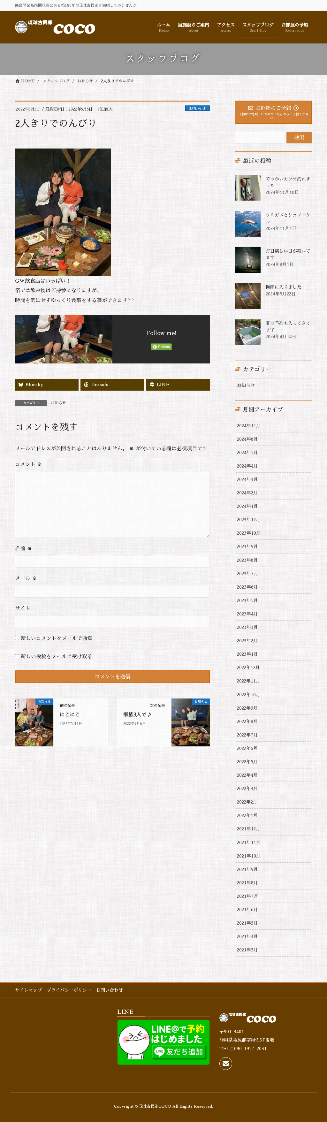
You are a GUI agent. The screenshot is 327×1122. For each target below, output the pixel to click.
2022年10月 (248, 694)
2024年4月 (247, 466)
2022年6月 (247, 748)
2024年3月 (247, 479)
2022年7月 (247, 735)
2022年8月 (247, 721)
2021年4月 (247, 936)
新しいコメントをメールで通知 (56, 638)
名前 (23, 548)
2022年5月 (247, 761)
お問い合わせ (109, 990)
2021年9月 (247, 869)
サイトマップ (28, 990)
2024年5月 (247, 452)
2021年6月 (247, 909)
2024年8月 (247, 439)
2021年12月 (248, 829)
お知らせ (197, 108)
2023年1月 (247, 654)
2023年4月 (247, 614)
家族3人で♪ (137, 714)
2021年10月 (249, 856)
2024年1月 (247, 506)
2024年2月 (247, 493)
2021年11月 (249, 842)
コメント (28, 464)
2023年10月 (249, 533)
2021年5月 (247, 923)
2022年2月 (247, 802)
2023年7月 (247, 573)
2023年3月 (247, 627)
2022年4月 (247, 775)
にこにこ (70, 714)
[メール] (225, 1063)
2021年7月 (247, 896)
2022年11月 (248, 681)
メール (26, 578)
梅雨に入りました (283, 287)
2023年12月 (248, 519)
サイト (22, 608)
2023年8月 (247, 560)
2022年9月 (247, 708)
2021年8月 (247, 883)
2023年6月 (247, 587)
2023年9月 (247, 546)
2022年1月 (247, 815)
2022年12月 (248, 667)
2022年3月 (247, 788)
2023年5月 (247, 600)
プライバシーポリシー (69, 990)
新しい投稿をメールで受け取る (56, 656)
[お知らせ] (34, 722)
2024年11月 (249, 426)
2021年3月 (247, 950)
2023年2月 (247, 640)
